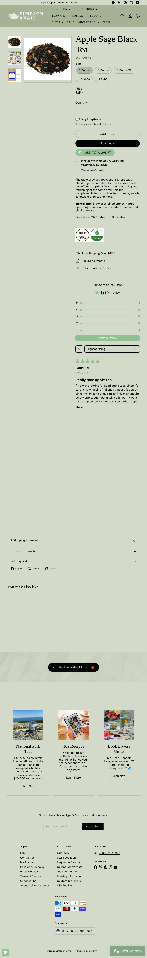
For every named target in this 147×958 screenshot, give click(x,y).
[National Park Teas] (28, 725)
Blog (106, 22)
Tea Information (67, 871)
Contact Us (27, 857)
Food (94, 15)
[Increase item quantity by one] (93, 110)
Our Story (63, 853)
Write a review (107, 338)
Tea (64, 9)
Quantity (81, 102)
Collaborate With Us (69, 867)
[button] (107, 303)
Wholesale (87, 22)
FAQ (22, 853)
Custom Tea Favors (69, 881)
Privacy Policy (29, 871)
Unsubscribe (28, 881)
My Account (28, 862)
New (55, 9)
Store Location (66, 857)
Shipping (80, 124)
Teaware (59, 15)
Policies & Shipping (32, 867)
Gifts (56, 22)
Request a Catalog (68, 862)
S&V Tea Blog (65, 885)
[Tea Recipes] (73, 725)
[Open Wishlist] (5, 952)
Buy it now (108, 143)
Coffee (78, 15)
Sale (70, 22)
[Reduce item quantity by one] (79, 110)
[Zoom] (47, 59)
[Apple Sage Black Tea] (18, 619)
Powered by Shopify (86, 950)
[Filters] (79, 348)
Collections (84, 9)
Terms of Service (31, 876)
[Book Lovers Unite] (119, 725)
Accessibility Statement (35, 885)
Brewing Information (69, 876)
